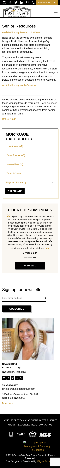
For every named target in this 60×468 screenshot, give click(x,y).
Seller (53, 420)
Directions (7, 403)
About (11, 425)
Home (6, 420)
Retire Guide (9, 119)
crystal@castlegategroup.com (18, 388)
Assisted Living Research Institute (21, 32)
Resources (23, 425)
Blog (34, 425)
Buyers (43, 420)
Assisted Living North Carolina (19, 85)
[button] (26, 257)
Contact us (45, 425)
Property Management (24, 420)
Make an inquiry (47, 2)
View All (30, 265)
